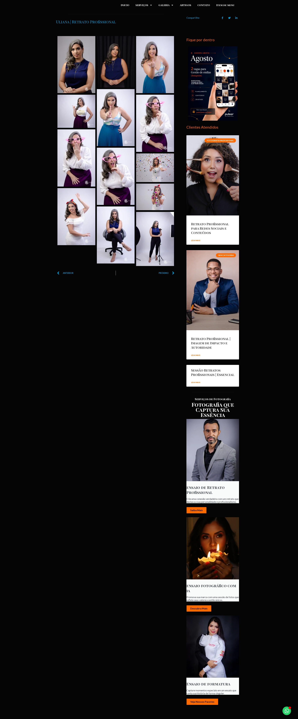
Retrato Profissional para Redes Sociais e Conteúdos (210, 228)
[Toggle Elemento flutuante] (286, 711)
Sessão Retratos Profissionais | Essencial (212, 372)
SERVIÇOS (141, 5)
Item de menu (225, 5)
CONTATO (203, 5)
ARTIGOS (185, 5)
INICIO (125, 5)
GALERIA (163, 5)
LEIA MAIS (195, 240)
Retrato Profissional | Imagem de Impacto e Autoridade (210, 342)
